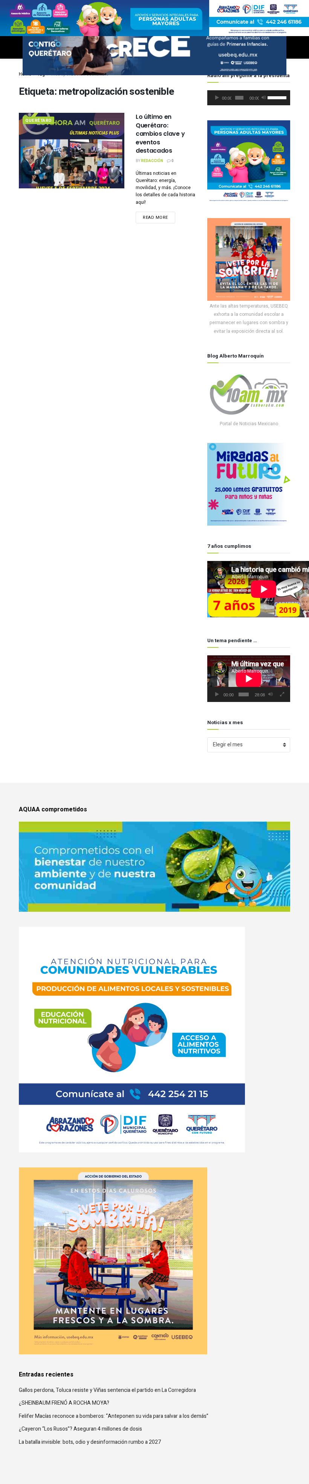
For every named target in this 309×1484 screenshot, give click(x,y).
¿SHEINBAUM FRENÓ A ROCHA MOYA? (64, 1403)
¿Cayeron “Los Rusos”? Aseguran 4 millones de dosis (80, 1429)
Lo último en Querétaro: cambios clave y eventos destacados (160, 133)
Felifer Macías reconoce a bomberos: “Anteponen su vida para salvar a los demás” (113, 1416)
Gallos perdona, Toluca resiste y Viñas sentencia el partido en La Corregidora (107, 1390)
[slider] (277, 97)
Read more (155, 217)
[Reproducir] (217, 98)
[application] (248, 97)
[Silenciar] (264, 98)
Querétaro (38, 120)
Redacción (152, 161)
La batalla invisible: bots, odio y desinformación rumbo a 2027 (90, 1442)
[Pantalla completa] (282, 694)
